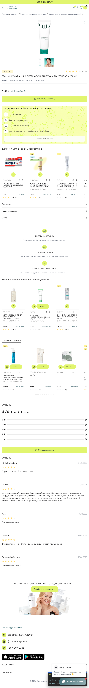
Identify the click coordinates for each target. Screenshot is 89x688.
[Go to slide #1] (39, 62)
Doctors (7, 312)
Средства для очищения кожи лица (63, 14)
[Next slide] (85, 37)
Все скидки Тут (44, 2)
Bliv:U (86, 180)
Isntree (60, 372)
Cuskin (60, 180)
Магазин (14, 14)
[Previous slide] (4, 37)
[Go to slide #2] (49, 62)
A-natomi (34, 180)
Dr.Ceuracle (8, 372)
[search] (6, 7)
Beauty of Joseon (38, 372)
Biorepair (7, 180)
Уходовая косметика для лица (33, 14)
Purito (7, 71)
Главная (5, 14)
